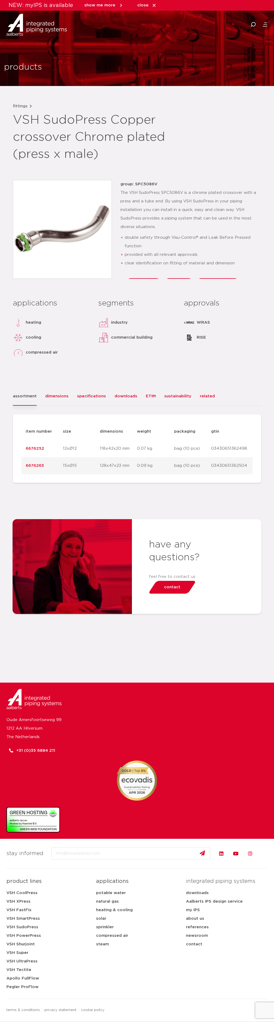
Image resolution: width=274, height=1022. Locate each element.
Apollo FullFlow (22, 978)
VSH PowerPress (23, 936)
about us (195, 919)
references (197, 927)
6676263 (35, 466)
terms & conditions (23, 1010)
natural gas (107, 901)
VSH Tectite (18, 970)
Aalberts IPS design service (214, 901)
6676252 (35, 449)
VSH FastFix (19, 910)
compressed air (112, 936)
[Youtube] (236, 853)
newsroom (197, 936)
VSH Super (17, 953)
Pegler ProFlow (22, 987)
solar (101, 919)
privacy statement (60, 1010)
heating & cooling (114, 910)
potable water (111, 893)
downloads (197, 893)
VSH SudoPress (22, 927)
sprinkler (105, 927)
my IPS (193, 910)
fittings (20, 106)
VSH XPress (18, 901)
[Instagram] (250, 853)
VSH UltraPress (21, 961)
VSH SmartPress (23, 919)
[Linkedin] (221, 853)
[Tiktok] (265, 853)
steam (102, 944)
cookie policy (93, 1010)
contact (194, 944)
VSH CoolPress (21, 893)
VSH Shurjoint (20, 944)
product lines (24, 881)
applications (112, 881)
